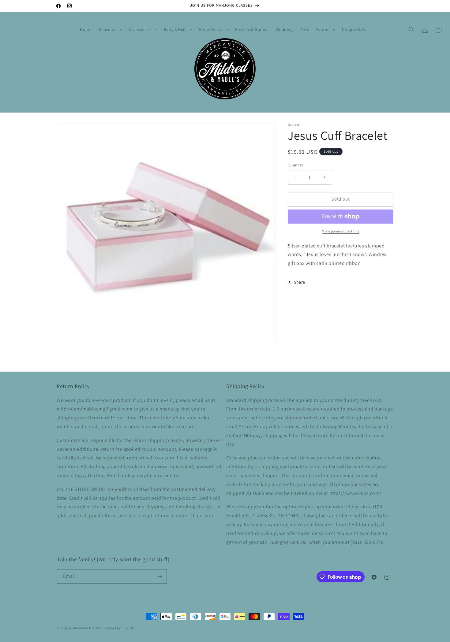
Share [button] (299, 282)
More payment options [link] (340, 231)
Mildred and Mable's (86, 628)
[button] (110, 29)
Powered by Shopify (118, 628)
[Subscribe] (160, 576)
